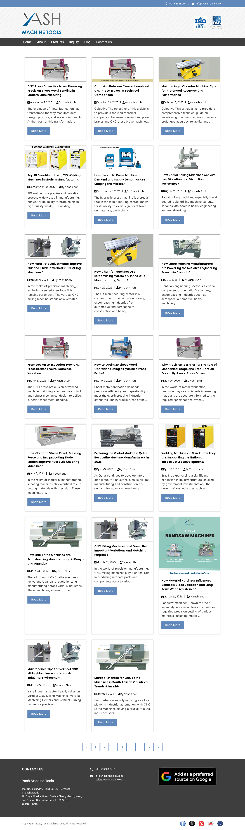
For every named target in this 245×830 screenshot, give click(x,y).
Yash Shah (69, 102)
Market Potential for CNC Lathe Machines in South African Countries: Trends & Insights (121, 682)
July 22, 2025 (104, 287)
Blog (87, 42)
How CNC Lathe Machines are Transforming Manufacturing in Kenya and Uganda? (55, 559)
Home (27, 42)
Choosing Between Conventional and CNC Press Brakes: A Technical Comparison (121, 90)
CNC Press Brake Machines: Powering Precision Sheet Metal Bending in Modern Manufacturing (54, 90)
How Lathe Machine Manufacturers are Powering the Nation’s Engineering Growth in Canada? (189, 268)
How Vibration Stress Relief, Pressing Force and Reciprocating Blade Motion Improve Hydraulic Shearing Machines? (54, 459)
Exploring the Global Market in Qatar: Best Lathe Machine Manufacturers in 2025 (121, 457)
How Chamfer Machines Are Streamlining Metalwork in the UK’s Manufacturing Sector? (119, 276)
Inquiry (74, 42)
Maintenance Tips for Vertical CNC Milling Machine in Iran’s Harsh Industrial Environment (52, 673)
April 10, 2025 (171, 469)
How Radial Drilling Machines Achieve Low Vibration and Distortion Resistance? (188, 179)
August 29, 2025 (173, 191)
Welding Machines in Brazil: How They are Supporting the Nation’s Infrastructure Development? (188, 457)
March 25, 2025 (173, 596)
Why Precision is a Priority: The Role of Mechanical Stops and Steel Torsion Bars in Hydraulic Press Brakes (189, 369)
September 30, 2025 (42, 187)
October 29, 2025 (107, 102)
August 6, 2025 (39, 280)
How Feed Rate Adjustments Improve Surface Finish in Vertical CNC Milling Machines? (54, 268)
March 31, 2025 (39, 571)
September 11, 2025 (108, 191)
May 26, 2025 (172, 380)
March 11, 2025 (105, 694)
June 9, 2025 (104, 380)
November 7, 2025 (41, 102)
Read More (38, 131)
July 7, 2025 (171, 280)
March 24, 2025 (39, 685)
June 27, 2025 (38, 380)
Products (57, 42)
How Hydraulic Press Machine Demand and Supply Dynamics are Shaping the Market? (119, 179)
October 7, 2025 (173, 102)
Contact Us (104, 42)
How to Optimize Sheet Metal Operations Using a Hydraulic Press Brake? (120, 369)
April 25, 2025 (105, 469)
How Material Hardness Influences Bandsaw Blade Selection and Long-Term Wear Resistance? (187, 584)
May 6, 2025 (37, 473)
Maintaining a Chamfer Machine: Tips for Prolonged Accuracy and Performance (188, 90)
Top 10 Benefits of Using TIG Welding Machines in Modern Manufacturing (54, 177)
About (41, 42)
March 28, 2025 (106, 562)
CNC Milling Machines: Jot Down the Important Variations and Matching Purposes (120, 550)
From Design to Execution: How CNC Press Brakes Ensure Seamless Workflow (53, 369)
